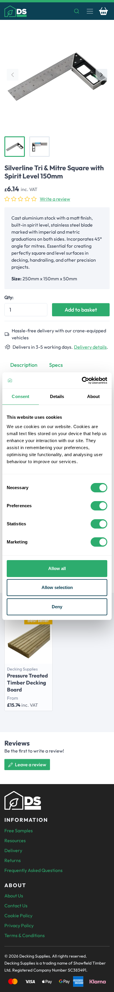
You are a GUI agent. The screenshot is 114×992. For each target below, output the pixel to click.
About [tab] (93, 396)
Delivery (13, 850)
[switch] (99, 505)
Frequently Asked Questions (33, 870)
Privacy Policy (19, 925)
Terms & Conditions (24, 935)
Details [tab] (57, 396)
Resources (15, 840)
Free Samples (18, 830)
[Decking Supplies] (15, 11)
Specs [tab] (56, 365)
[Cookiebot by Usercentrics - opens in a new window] (82, 380)
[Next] (101, 75)
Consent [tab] (20, 396)
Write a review (55, 199)
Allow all (57, 568)
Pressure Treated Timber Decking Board (27, 682)
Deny (57, 606)
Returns (12, 860)
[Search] (76, 11)
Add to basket (81, 309)
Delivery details (90, 347)
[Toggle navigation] (89, 11)
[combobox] (56, 11)
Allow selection (57, 587)
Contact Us (15, 905)
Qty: (8, 297)
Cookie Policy (18, 915)
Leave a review (30, 764)
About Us (13, 896)
